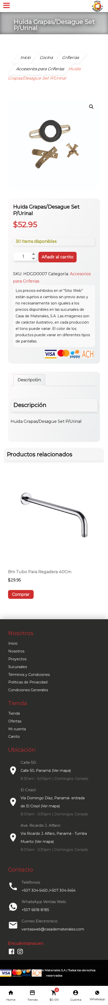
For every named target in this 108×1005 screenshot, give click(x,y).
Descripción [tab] (29, 379)
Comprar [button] (21, 594)
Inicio (13, 643)
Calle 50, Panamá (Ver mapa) (46, 770)
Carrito (14, 736)
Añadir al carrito (57, 257)
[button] (91, 106)
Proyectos (17, 659)
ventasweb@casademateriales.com (53, 929)
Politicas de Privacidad (27, 682)
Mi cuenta (17, 729)
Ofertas (14, 721)
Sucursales (17, 667)
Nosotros (16, 651)
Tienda (14, 713)
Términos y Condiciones (29, 674)
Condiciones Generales (28, 690)
